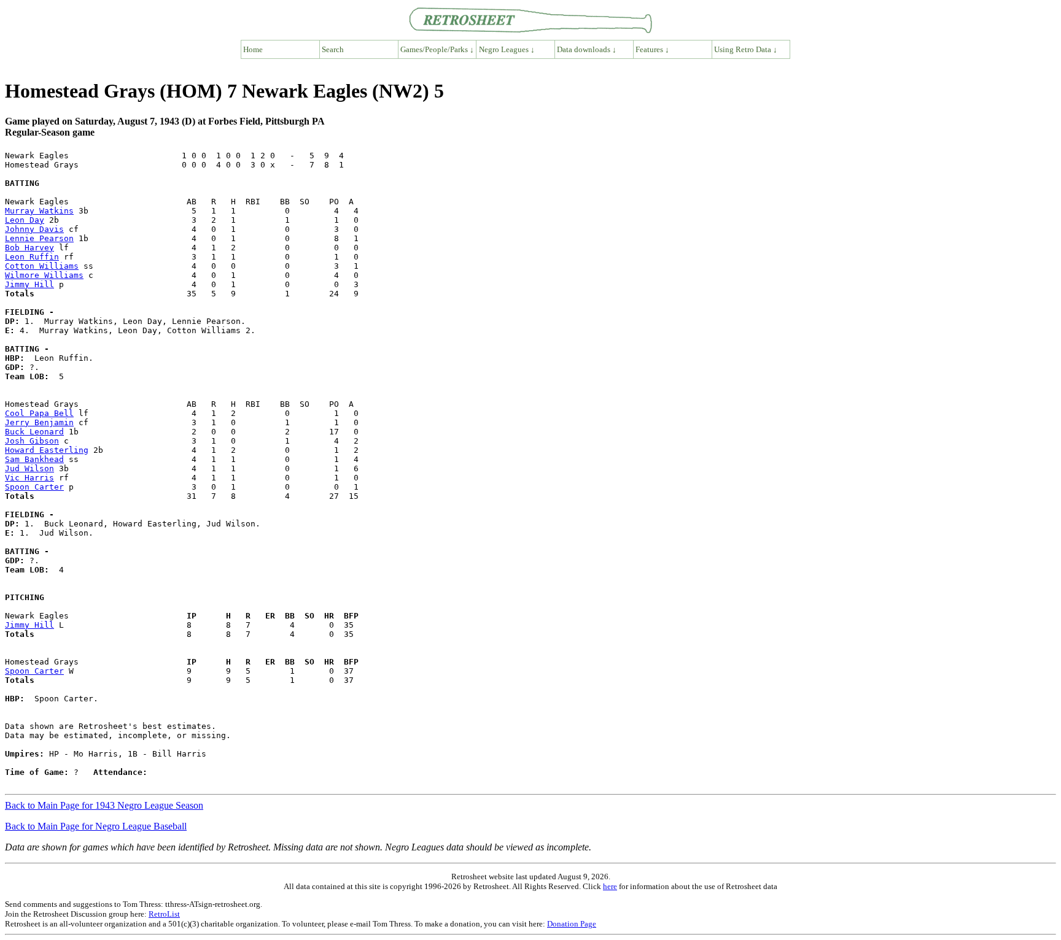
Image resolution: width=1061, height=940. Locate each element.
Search (333, 49)
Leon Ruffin (32, 256)
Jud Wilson (29, 468)
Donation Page (571, 923)
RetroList (164, 914)
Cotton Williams (42, 266)
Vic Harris (29, 477)
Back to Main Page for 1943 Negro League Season (104, 805)
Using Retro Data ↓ (745, 49)
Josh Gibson (32, 440)
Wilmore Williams (44, 275)
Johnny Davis (34, 229)
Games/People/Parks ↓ (437, 49)
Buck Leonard (34, 431)
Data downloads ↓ (586, 49)
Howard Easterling (46, 450)
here (610, 886)
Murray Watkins (39, 210)
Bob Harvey (29, 247)
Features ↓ (652, 49)
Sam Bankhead (34, 459)
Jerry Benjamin (39, 422)
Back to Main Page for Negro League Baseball (96, 826)
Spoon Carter (34, 486)
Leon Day (24, 220)
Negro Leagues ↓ (507, 49)
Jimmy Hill (29, 284)
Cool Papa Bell (39, 413)
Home (253, 49)
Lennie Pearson (39, 238)
